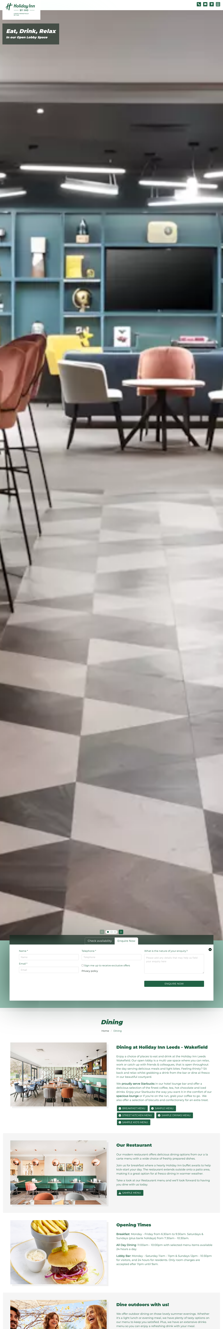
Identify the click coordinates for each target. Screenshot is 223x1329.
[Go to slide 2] (111, 932)
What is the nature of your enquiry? (166, 951)
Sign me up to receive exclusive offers (107, 965)
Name (23, 951)
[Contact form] (205, 4)
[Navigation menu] (218, 4)
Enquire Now (174, 983)
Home (105, 1030)
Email (23, 963)
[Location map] (211, 4)
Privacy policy (90, 971)
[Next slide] (121, 932)
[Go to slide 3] (115, 932)
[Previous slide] (102, 932)
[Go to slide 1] (108, 932)
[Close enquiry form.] (210, 949)
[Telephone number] (199, 4)
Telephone (89, 951)
